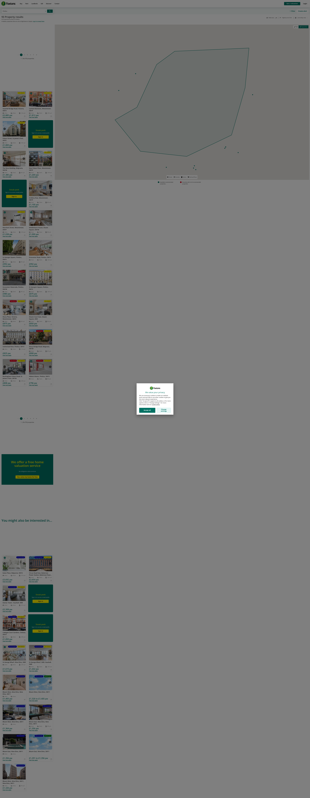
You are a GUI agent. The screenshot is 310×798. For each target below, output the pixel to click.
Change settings (164, 410)
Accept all (147, 410)
